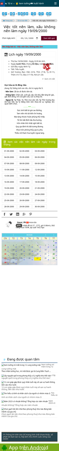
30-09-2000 (39, 206)
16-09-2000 (9, 182)
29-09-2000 (24, 206)
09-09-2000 (39, 163)
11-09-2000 (24, 169)
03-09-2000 (39, 151)
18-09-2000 (39, 182)
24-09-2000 (39, 194)
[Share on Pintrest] (31, 214)
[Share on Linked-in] (18, 214)
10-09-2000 (9, 169)
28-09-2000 (9, 206)
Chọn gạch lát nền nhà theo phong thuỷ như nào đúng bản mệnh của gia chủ (28, 415)
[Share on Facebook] (5, 214)
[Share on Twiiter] (11, 214)
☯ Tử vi (8, 3)
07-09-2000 (9, 163)
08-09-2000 (24, 163)
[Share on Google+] (24, 214)
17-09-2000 (24, 182)
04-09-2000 (9, 157)
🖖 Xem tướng (23, 3)
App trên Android (28, 447)
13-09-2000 (9, 176)
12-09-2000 (39, 169)
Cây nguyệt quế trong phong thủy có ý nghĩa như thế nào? (28, 376)
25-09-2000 (9, 200)
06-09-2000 (39, 157)
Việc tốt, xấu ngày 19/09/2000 (44, 21)
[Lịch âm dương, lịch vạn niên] (2, 3)
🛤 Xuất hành (37, 3)
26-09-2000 (24, 200)
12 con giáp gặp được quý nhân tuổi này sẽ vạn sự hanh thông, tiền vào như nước (26, 388)
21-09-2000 (39, 188)
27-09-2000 (39, 200)
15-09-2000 (39, 176)
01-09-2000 (9, 151)
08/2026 (29, 235)
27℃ (19, 225)
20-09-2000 (24, 188)
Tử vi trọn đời (22, 21)
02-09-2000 (24, 151)
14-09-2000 (24, 176)
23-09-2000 (24, 194)
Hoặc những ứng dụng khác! (34, 449)
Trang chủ (8, 21)
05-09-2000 (24, 157)
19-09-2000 (9, 188)
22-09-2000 (9, 194)
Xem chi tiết (49, 79)
